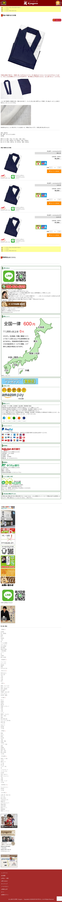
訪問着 (2, 631)
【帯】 (3, 683)
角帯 (2, 736)
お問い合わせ (4, 881)
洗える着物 (3, 646)
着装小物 (14, 10)
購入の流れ (3, 798)
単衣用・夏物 (4, 695)
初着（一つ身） (4, 758)
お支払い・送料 (5, 878)
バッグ (2, 712)
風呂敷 (2, 726)
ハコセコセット (4, 769)
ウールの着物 (4, 643)
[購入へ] (57, 20)
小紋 (2, 639)
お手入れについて (5, 802)
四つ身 (2, 764)
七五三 (2, 760)
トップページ (4, 872)
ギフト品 (3, 796)
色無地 (2, 638)
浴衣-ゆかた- (4, 673)
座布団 (2, 788)
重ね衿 (2, 704)
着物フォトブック (5, 810)
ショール (3, 723)
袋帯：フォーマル (5, 685)
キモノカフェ (4, 644)
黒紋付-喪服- (4, 649)
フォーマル (3, 662)
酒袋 (2, 717)
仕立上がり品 (4, 668)
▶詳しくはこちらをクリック (8, 489)
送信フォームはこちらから (9, 309)
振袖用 (2, 665)
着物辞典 (3, 809)
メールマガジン (5, 886)
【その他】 (4, 792)
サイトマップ (4, 883)
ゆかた (2, 734)
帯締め (2, 701)
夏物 (2, 666)
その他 (2, 728)
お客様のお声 (4, 889)
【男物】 (3, 730)
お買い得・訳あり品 (5, 795)
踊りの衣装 (3, 657)
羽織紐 (2, 747)
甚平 (2, 681)
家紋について (4, 807)
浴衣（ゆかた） (4, 774)
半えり (2, 699)
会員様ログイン (5, 894)
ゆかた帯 (3, 674)
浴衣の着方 (3, 806)
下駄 (2, 676)
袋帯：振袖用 (4, 688)
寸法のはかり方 (4, 799)
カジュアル (3, 663)
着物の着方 (3, 804)
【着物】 (3, 629)
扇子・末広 (3, 715)
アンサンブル (4, 771)
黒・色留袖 (3, 633)
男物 (10, 7)
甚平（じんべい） (5, 776)
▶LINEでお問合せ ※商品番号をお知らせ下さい (20, 177)
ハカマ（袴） (4, 766)
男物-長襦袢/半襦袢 (16, 7)
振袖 (2, 635)
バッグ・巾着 (4, 744)
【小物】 (3, 697)
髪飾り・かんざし (5, 714)
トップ (3, 7)
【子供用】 (4, 756)
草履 (2, 707)
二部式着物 (3, 651)
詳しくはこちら (6, 375)
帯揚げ (2, 703)
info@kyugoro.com (8, 312)
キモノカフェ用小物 (5, 720)
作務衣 (2, 655)
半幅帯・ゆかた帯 (5, 692)
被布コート (3, 761)
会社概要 (3, 875)
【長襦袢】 (4, 659)
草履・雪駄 (3, 741)
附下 (2, 636)
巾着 (2, 677)
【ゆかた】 (4, 670)
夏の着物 (3, 647)
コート (2, 652)
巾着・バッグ (4, 780)
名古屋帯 (3, 690)
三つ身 (2, 763)
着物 (2, 733)
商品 (7, 7)
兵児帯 (2, 738)
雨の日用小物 (4, 719)
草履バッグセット (5, 706)
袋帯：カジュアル (5, 687)
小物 (2, 679)
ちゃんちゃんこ (4, 787)
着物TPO (3, 801)
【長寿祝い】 (4, 784)
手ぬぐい (3, 725)
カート (2, 892)
